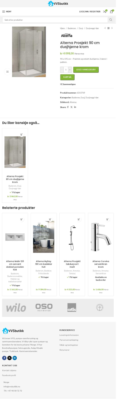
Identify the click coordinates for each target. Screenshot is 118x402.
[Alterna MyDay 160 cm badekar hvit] (43, 237)
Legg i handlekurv (86, 69)
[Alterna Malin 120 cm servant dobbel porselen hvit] (15, 237)
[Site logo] (58, 3)
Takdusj (72, 273)
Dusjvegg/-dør (15, 188)
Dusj (19, 186)
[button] (21, 134)
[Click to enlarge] (7, 71)
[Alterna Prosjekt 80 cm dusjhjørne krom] (15, 152)
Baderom (12, 186)
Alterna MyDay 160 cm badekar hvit (43, 264)
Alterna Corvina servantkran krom (101, 264)
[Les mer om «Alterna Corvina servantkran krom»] (107, 219)
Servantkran (101, 273)
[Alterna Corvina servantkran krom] (100, 237)
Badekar (47, 271)
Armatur (76, 271)
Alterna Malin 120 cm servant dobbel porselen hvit (15, 265)
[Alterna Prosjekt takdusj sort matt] (72, 237)
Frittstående (43, 273)
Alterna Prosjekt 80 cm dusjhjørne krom (15, 179)
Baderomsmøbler (14, 276)
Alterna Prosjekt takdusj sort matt (72, 264)
